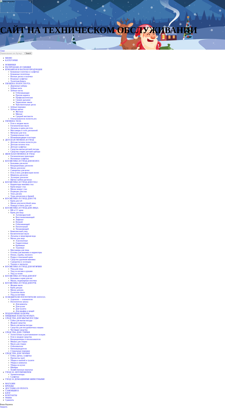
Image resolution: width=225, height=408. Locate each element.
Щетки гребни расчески (21, 180)
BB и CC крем (16, 210)
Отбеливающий (23, 224)
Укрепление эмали (24, 102)
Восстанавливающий (25, 217)
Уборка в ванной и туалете (22, 360)
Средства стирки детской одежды (25, 151)
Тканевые (20, 248)
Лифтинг (20, 219)
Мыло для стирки (18, 344)
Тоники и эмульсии (19, 264)
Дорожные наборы (18, 86)
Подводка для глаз (18, 191)
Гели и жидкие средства (21, 337)
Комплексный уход (18, 231)
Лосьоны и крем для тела (21, 128)
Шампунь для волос (19, 175)
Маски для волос (17, 168)
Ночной (19, 222)
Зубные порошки (18, 107)
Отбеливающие (22, 93)
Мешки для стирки (18, 341)
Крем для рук (16, 288)
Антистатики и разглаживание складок (27, 334)
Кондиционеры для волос (21, 166)
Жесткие (19, 112)
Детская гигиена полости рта (23, 142)
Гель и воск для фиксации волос (24, 173)
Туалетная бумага (18, 81)
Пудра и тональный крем (21, 257)
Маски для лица (17, 238)
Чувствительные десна (26, 104)
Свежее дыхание (23, 100)
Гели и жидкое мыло (19, 123)
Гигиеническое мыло (19, 126)
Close (2, 51)
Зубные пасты (16, 90)
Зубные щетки (16, 109)
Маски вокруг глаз (18, 189)
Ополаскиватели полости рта (23, 119)
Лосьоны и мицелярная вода (23, 236)
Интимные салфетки (19, 158)
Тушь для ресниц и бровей (22, 196)
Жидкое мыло (16, 285)
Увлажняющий (22, 229)
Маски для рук (16, 290)
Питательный (22, 227)
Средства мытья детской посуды (24, 149)
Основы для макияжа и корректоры (26, 252)
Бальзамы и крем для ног (21, 278)
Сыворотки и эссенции (20, 262)
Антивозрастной (23, 215)
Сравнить (9, 400)
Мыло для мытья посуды (21, 325)
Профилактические (24, 97)
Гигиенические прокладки (22, 156)
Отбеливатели (16, 346)
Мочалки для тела (18, 133)
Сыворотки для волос (20, 170)
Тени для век (16, 194)
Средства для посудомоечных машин (26, 327)
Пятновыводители (18, 349)
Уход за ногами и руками (21, 271)
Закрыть (3, 407)
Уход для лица (16, 269)
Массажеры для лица (19, 250)
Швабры (14, 367)
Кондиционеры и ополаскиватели (25, 339)
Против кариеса (23, 95)
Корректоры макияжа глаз (21, 184)
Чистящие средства (18, 330)
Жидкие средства (18, 323)
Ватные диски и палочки (21, 76)
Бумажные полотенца (20, 74)
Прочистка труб (17, 358)
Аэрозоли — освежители (21, 299)
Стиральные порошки (20, 351)
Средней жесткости (24, 116)
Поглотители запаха (19, 302)
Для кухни (20, 306)
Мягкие (19, 114)
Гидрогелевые (22, 243)
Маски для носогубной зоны (23, 203)
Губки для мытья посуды (21, 320)
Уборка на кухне (17, 365)
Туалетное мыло (17, 292)
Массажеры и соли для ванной (24, 130)
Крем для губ (16, 201)
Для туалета (21, 309)
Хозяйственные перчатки (21, 370)
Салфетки (14, 377)
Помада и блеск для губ (20, 205)
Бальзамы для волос (19, 163)
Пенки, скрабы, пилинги (21, 255)
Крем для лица (16, 212)
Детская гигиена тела (19, 144)
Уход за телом (16, 273)
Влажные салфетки (18, 79)
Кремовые (20, 245)
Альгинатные (22, 241)
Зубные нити (16, 88)
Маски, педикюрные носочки (23, 280)
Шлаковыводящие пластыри (23, 137)
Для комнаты (21, 304)
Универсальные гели (19, 135)
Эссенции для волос (19, 177)
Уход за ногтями (17, 295)
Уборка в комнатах (18, 363)
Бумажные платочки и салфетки (24, 72)
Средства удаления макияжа (22, 259)
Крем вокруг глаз (18, 187)
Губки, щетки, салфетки (21, 356)
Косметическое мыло (19, 234)
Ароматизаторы (17, 374)
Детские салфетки (18, 147)
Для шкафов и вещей (25, 311)
